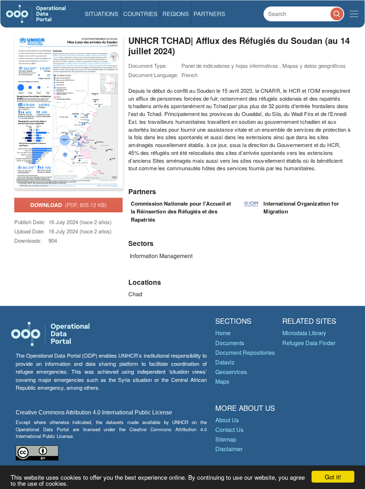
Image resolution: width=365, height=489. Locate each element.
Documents (229, 343)
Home (223, 333)
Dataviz (225, 362)
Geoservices (231, 372)
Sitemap (225, 439)
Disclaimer (228, 449)
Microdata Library (304, 333)
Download (68, 205)
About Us (227, 420)
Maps (222, 381)
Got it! (333, 476)
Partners (209, 14)
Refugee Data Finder (308, 343)
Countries (140, 14)
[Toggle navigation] (354, 13)
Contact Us (229, 429)
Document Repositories (245, 352)
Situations (101, 14)
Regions (176, 14)
